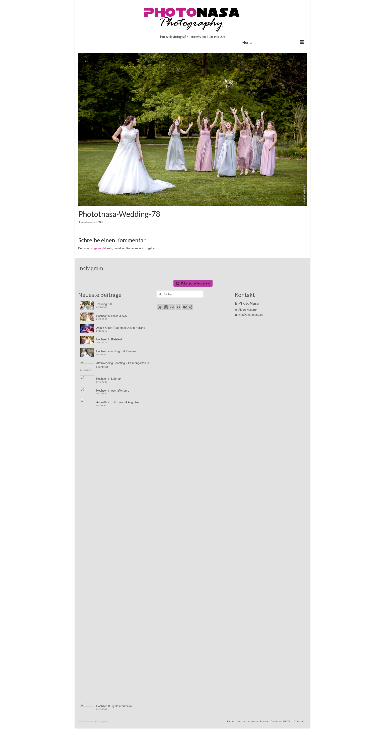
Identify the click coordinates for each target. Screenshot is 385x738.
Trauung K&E (104, 304)
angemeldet (98, 248)
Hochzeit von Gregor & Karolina (116, 351)
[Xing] (190, 307)
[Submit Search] (159, 294)
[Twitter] (160, 307)
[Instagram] (166, 307)
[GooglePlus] (172, 307)
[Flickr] (178, 307)
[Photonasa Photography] (192, 18)
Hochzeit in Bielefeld (109, 339)
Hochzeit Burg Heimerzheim (114, 706)
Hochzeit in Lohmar (108, 379)
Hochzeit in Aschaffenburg (112, 390)
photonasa (90, 221)
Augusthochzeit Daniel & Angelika (117, 402)
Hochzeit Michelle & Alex (111, 316)
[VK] (185, 307)
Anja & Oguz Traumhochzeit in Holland (120, 328)
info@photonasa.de (250, 315)
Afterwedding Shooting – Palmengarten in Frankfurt (122, 365)
